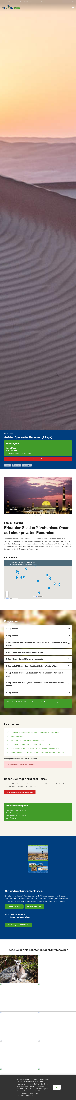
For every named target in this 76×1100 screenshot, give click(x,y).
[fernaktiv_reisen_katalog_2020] (38, 859)
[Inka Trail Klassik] (57, 1025)
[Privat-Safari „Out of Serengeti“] (19, 997)
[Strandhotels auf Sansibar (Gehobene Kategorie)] (57, 969)
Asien (6, 433)
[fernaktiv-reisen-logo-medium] (11, 7)
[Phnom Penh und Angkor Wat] (19, 1054)
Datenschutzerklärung (25, 1095)
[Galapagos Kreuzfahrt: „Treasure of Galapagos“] (57, 1054)
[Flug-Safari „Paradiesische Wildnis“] (57, 997)
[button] (73, 2)
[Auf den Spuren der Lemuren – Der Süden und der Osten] (19, 969)
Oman (11, 433)
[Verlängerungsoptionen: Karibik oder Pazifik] (19, 1025)
